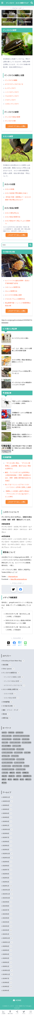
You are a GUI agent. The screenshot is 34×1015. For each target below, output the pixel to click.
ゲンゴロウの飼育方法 (11, 672)
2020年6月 (7, 946)
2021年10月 (7, 898)
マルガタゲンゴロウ (12, 96)
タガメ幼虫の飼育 (11, 208)
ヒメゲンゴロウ (10, 88)
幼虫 (4, 776)
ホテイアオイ (17, 766)
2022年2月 (7, 882)
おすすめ (19, 732)
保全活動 (6, 664)
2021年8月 (7, 906)
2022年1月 (7, 886)
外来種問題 (7, 457)
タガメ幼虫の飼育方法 (12, 217)
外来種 (25, 772)
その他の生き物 (9, 252)
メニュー (30, 1013)
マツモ (26, 766)
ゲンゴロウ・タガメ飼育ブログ (17, 3)
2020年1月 (7, 966)
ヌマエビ (14, 756)
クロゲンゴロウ (10, 100)
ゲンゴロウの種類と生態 (14, 75)
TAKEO (11, 732)
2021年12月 (7, 890)
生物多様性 (27, 776)
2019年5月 (7, 986)
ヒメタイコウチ (19, 762)
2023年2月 (7, 849)
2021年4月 (7, 922)
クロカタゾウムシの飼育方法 (15, 299)
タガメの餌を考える (12, 213)
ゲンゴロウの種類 (11, 80)
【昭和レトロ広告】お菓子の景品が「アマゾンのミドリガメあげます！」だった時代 (18, 493)
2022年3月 (7, 878)
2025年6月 (7, 805)
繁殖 (16, 779)
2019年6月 (7, 982)
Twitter (23, 1013)
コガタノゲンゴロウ (12, 104)
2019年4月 (7, 990)
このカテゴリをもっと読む (17, 126)
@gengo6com (13, 576)
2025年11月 (7, 797)
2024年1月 (7, 825)
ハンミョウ (20, 759)
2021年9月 (7, 902)
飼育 (28, 779)
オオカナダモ (6, 739)
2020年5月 (7, 950)
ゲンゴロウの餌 (10, 121)
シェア (17, 1013)
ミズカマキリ (20, 769)
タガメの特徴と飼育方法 (12, 689)
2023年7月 (7, 837)
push (4, 732)
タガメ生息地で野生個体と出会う (16, 193)
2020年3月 (7, 958)
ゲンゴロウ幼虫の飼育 (12, 117)
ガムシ (5, 742)
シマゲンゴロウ (7, 752)
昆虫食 (6, 714)
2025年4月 (7, 813)
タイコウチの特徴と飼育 (13, 295)
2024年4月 (7, 821)
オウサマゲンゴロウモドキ (14, 84)
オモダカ (16, 739)
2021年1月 (7, 934)
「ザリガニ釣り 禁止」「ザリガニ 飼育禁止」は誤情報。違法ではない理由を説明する (18, 465)
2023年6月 (7, 841)
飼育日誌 (7, 718)
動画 (12, 772)
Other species (8, 668)
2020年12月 (7, 938)
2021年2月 (7, 930)
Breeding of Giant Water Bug (13, 660)
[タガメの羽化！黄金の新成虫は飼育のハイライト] (17, 365)
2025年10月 (7, 801)
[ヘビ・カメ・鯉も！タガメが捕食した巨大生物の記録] (17, 353)
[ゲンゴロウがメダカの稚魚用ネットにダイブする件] (17, 388)
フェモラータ (6, 766)
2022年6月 (7, 874)
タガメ (27, 752)
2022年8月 (7, 865)
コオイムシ (17, 745)
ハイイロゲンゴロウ (12, 92)
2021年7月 (7, 910)
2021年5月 (7, 918)
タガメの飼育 (8, 136)
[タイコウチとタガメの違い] (15, 342)
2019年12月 (7, 970)
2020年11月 (7, 942)
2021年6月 (7, 914)
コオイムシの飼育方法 (12, 287)
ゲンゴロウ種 (6, 745)
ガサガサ (25, 739)
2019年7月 (7, 978)
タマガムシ (5, 756)
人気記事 (3, 1013)
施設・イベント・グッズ (12, 710)
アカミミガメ (6, 736)
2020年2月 (7, 962)
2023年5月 (7, 845)
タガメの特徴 (9, 189)
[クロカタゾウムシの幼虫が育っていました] (17, 376)
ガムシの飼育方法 (11, 291)
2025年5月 (7, 809)
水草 (18, 776)
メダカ (5, 772)
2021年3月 (7, 926)
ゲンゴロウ (26, 742)
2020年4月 (7, 954)
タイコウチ (18, 752)
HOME (18, 1000)
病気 (4, 779)
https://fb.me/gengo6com (18, 579)
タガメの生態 (9, 184)
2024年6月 (7, 817)
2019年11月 (7, 974)
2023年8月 (7, 833)
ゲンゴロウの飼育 (9, 30)
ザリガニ (20, 749)
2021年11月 (7, 894)
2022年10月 (7, 857)
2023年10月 (7, 829)
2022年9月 (7, 861)
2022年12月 (7, 853)
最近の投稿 (10, 1013)
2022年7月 (7, 869)
